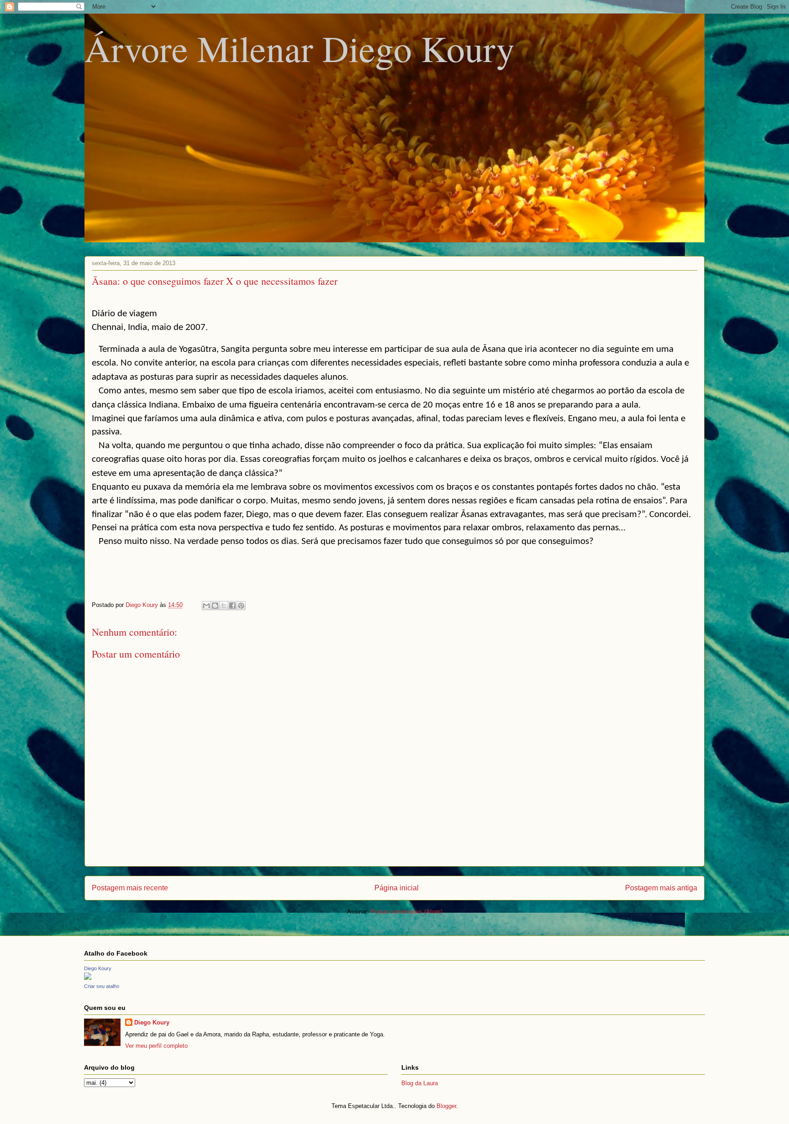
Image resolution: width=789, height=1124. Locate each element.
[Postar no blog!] (215, 605)
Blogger (446, 1106)
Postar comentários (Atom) (406, 911)
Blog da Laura (419, 1083)
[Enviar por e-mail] (206, 605)
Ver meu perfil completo (156, 1045)
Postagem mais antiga (661, 888)
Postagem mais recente (130, 888)
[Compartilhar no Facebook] (232, 605)
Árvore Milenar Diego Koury (299, 48)
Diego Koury (97, 968)
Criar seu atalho (101, 986)
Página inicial (396, 888)
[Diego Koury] (87, 977)
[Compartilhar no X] (223, 605)
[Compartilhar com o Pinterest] (241, 605)
